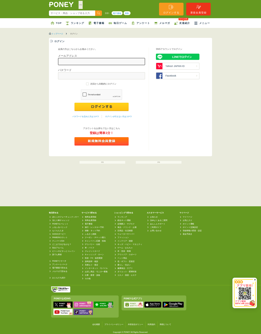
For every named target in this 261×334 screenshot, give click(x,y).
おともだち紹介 (59, 278)
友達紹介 (184, 23)
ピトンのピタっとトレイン (63, 251)
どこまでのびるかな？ (61, 244)
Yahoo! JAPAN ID (175, 66)
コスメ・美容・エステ (126, 275)
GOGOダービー (59, 234)
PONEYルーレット (60, 224)
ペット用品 (122, 258)
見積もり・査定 (91, 265)
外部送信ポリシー (135, 324)
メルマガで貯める (59, 271)
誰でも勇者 (57, 254)
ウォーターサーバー (126, 234)
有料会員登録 (90, 220)
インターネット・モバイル (96, 268)
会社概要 (96, 324)
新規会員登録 (198, 12)
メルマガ (164, 23)
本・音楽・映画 (124, 251)
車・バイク (89, 248)
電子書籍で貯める (59, 268)
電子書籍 (117, 13)
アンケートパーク (59, 264)
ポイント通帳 (188, 224)
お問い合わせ (155, 230)
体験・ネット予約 (92, 230)
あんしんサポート (157, 224)
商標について (165, 324)
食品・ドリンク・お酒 (126, 227)
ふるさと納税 (90, 234)
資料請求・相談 (91, 261)
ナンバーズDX (58, 241)
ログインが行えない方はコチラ (118, 116)
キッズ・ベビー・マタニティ (129, 244)
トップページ (57, 34)
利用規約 (151, 324)
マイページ (187, 217)
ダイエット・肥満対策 (126, 271)
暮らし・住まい (124, 265)
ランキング (77, 23)
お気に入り (187, 220)
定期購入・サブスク (126, 224)
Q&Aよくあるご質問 (158, 220)
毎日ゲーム (120, 23)
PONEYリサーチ (59, 261)
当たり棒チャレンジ (60, 220)
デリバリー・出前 (92, 244)
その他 (88, 278)
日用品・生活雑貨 (125, 230)
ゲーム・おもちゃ (125, 248)
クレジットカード (92, 251)
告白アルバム (58, 248)
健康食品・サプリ (125, 268)
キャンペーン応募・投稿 (95, 241)
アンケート (143, 23)
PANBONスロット (60, 237)
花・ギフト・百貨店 (126, 261)
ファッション (123, 237)
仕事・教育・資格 (92, 275)
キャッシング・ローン (94, 254)
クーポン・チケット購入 (95, 237)
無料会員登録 (90, 217)
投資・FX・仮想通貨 (93, 258)
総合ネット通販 (124, 220)
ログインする (171, 12)
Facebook (170, 75)
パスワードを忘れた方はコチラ (85, 116)
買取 (127, 13)
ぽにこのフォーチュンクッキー (65, 217)
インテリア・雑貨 (125, 241)
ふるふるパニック (59, 227)
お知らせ (154, 217)
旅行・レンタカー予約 (94, 227)
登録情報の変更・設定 (192, 230)
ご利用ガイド (155, 227)
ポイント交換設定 (190, 227)
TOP (59, 23)
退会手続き (187, 234)
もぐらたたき (58, 230)
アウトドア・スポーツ (126, 254)
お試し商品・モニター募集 (96, 271)
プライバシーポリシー (113, 324)
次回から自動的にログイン (103, 84)
